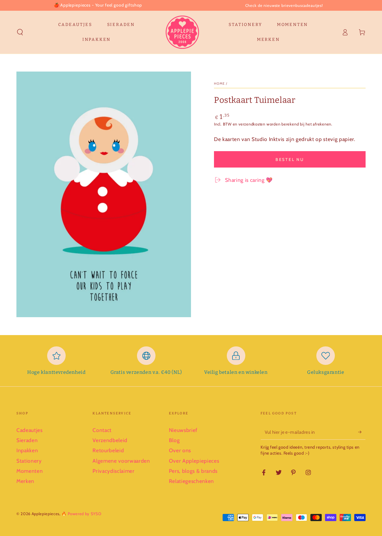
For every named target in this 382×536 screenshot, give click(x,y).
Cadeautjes (29, 430)
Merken (25, 481)
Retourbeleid (108, 450)
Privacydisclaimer (113, 471)
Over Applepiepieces (194, 461)
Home (219, 83)
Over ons (180, 450)
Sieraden (27, 440)
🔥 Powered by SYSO (81, 513)
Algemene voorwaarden (121, 461)
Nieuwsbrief (183, 430)
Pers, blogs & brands (193, 471)
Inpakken (27, 450)
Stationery (29, 461)
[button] (20, 32)
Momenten (29, 471)
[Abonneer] (362, 432)
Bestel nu (289, 159)
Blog (174, 440)
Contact (102, 430)
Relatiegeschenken (191, 481)
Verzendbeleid (110, 440)
